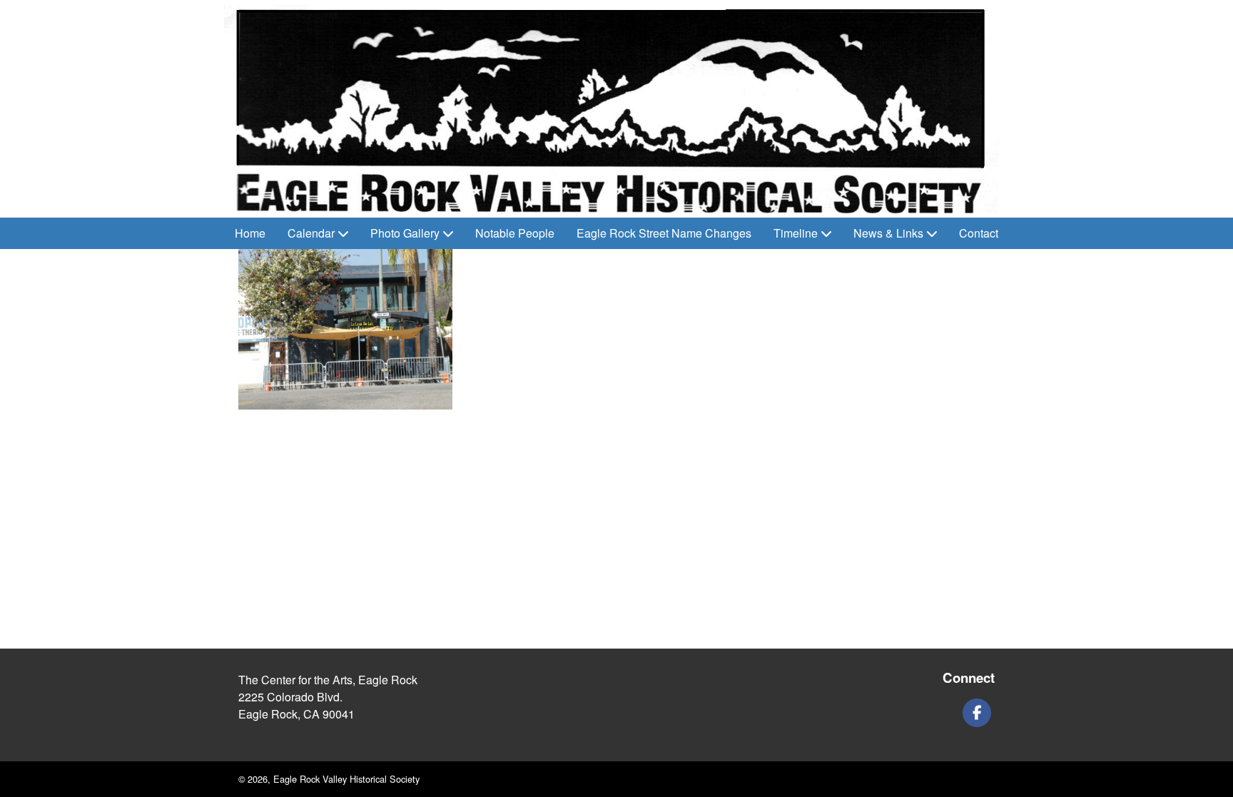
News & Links (888, 233)
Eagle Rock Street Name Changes (664, 233)
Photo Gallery (405, 233)
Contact (978, 233)
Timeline (795, 233)
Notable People (514, 233)
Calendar (311, 233)
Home (250, 233)
